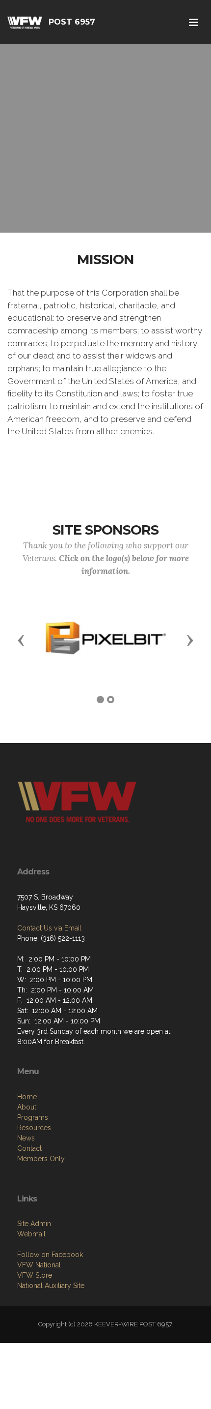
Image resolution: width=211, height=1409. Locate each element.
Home (27, 1097)
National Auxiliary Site (50, 1285)
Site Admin (34, 1224)
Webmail (31, 1234)
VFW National (39, 1265)
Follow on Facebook (50, 1255)
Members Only (41, 1159)
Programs (32, 1117)
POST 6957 (72, 22)
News (26, 1138)
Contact (29, 1148)
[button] (21, 640)
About (26, 1107)
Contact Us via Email (49, 928)
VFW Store (34, 1275)
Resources (34, 1128)
